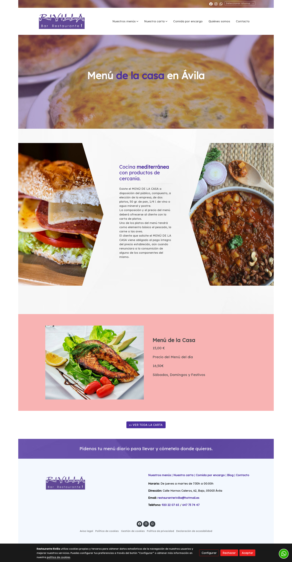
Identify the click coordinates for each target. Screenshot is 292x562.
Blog (230, 475)
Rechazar (229, 553)
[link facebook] (211, 3)
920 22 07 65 (170, 505)
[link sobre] (90, 483)
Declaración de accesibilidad (194, 531)
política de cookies (58, 557)
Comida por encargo (210, 475)
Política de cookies (107, 531)
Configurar (209, 553)
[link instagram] (215, 3)
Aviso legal (86, 531)
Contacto (242, 475)
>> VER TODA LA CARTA (146, 425)
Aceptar (247, 553)
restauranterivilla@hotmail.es (178, 497)
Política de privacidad (160, 531)
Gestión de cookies (133, 531)
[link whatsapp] (221, 3)
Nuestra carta (183, 475)
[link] (61, 21)
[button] (125, 21)
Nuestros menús (159, 475)
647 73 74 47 (191, 505)
